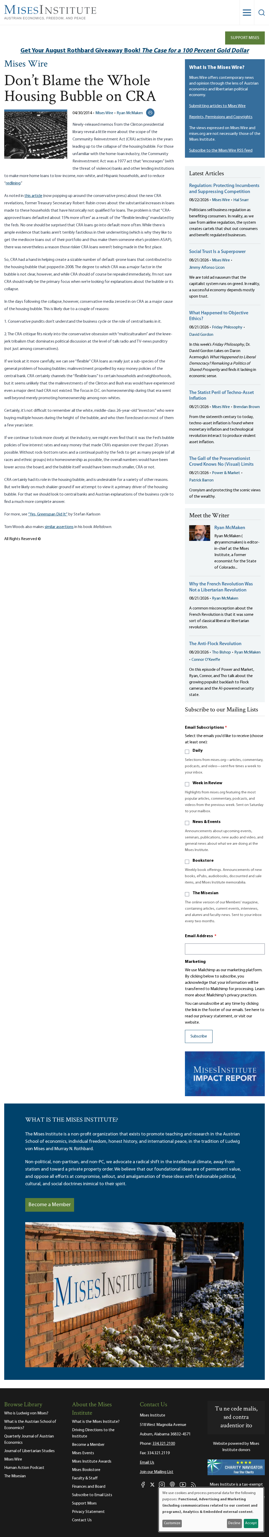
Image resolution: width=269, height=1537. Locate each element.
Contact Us (82, 1520)
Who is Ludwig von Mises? (26, 1413)
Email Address (200, 936)
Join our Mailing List (156, 1472)
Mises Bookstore (86, 1470)
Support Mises (245, 38)
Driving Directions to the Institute (93, 1433)
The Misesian (205, 893)
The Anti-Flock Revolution (215, 644)
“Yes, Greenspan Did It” (48, 514)
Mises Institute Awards (91, 1461)
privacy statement (216, 1016)
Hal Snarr (241, 200)
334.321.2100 (163, 1444)
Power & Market (226, 473)
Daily (198, 751)
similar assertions (59, 527)
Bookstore (203, 861)
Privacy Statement (88, 1512)
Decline (234, 1523)
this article (33, 196)
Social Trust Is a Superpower (217, 252)
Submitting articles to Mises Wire (217, 106)
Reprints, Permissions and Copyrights (220, 117)
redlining (13, 183)
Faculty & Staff (85, 1478)
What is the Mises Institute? (96, 1422)
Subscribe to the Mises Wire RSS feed (220, 151)
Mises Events (83, 1453)
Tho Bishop (221, 652)
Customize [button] (172, 1523)
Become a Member (49, 1204)
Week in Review (207, 783)
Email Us (147, 1463)
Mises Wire (26, 64)
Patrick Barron (201, 480)
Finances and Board (88, 1487)
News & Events (207, 822)
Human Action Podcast (24, 1468)
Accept (251, 1523)
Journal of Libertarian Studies (29, 1451)
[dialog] (211, 1509)
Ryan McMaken (130, 113)
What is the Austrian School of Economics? (30, 1425)
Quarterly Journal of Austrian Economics (29, 1439)
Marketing (195, 962)
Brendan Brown (246, 407)
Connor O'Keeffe (206, 660)
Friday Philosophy (227, 327)
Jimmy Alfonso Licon (207, 268)
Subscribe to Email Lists (92, 1495)
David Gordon (201, 335)
